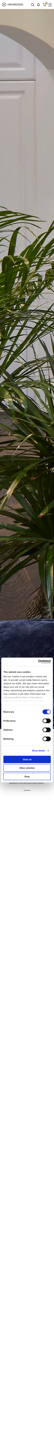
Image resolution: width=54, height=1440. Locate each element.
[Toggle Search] (32, 5)
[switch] (46, 720)
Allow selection (27, 768)
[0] (44, 4)
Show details (38, 750)
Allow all (27, 759)
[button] (38, 4)
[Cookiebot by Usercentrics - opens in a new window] (38, 662)
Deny (27, 776)
